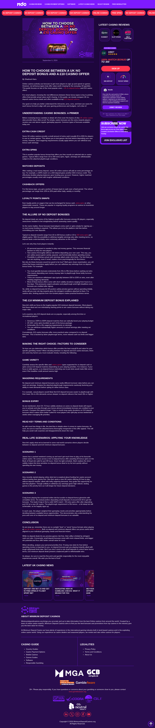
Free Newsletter (119, 4)
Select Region (103, 4)
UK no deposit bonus (72, 88)
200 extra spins (82, 235)
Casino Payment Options (54, 4)
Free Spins (117, 13)
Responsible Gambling (34, 663)
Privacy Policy (90, 649)
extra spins (80, 203)
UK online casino (86, 118)
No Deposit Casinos (135, 13)
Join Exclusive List (115, 140)
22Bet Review (115, 107)
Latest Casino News (86, 4)
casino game (57, 365)
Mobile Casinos (32, 655)
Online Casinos (100, 13)
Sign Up (116, 69)
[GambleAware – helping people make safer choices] (85, 682)
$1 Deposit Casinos (12, 13)
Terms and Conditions (93, 652)
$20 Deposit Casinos (79, 13)
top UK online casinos (32, 529)
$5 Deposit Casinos (34, 13)
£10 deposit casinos (71, 99)
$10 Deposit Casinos (56, 13)
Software (71, 4)
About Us (88, 655)
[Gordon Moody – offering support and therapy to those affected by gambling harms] (67, 682)
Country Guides (32, 649)
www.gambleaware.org (77, 692)
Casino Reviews (35, 4)
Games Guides (32, 657)
